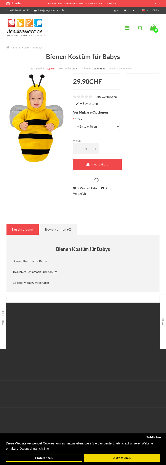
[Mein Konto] (117, 10)
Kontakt (65, 328)
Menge (77, 140)
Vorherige (3, 317)
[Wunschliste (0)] (126, 10)
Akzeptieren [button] (122, 458)
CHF (155, 10)
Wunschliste (68, 349)
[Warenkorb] (133, 10)
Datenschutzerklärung (21, 366)
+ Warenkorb (99, 164)
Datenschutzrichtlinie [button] (34, 448)
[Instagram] (156, 390)
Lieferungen (14, 344)
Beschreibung (22, 229)
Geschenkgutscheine (127, 328)
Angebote (120, 333)
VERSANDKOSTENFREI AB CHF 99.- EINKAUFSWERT (83, 3)
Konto (64, 333)
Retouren (66, 339)
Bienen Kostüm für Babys (27, 47)
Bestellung (67, 344)
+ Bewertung (88, 103)
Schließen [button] (153, 437)
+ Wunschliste (87, 188)
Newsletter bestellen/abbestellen (136, 339)
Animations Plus (17, 333)
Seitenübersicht (124, 344)
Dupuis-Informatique (91, 387)
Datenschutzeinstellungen (24, 328)
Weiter (162, 320)
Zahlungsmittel (16, 349)
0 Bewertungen (106, 97)
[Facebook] (147, 390)
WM (74, 68)
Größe (78, 119)
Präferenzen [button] (44, 458)
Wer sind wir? (15, 339)
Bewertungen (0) (58, 229)
